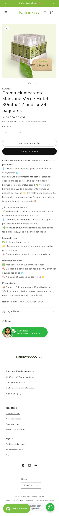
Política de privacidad (23, 500)
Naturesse (27, 497)
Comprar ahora (29, 151)
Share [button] (8, 321)
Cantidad (6, 126)
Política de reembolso (45, 500)
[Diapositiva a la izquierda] (23, 83)
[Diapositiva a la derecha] (36, 83)
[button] (6, 12)
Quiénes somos (13, 413)
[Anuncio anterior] (5, 3)
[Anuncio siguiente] (53, 3)
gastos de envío (12, 121)
